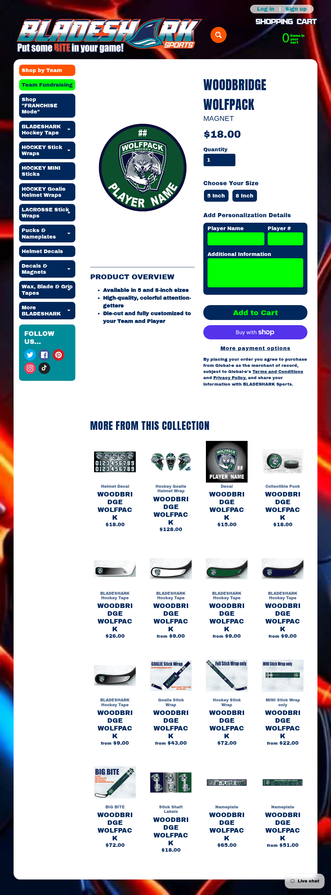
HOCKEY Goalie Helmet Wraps (44, 192)
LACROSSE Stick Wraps (49, 213)
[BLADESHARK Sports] (110, 35)
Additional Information (239, 254)
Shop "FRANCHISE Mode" (40, 105)
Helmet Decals (42, 251)
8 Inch (244, 195)
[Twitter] (30, 355)
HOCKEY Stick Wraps (49, 150)
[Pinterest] (58, 355)
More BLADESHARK (49, 311)
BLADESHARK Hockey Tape (49, 130)
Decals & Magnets (49, 269)
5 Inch (216, 195)
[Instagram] (30, 368)
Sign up (296, 9)
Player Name (226, 228)
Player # (279, 228)
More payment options (255, 348)
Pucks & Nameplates (49, 234)
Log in (265, 9)
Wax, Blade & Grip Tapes (49, 290)
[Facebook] (44, 355)
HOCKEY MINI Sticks (41, 171)
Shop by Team (42, 70)
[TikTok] (44, 368)
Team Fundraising (47, 85)
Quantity (215, 149)
